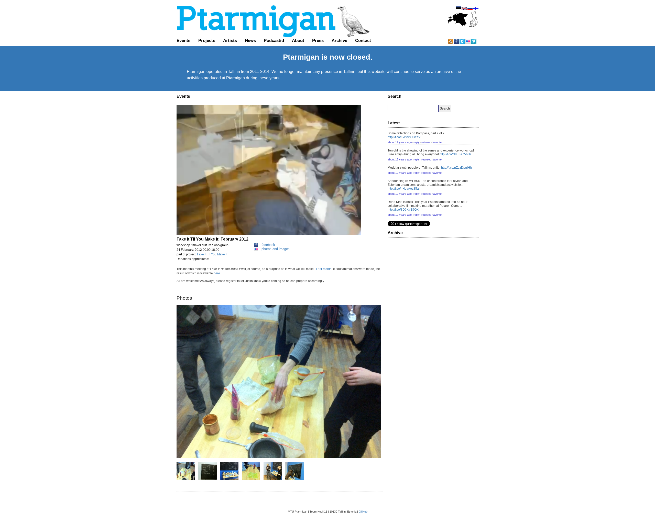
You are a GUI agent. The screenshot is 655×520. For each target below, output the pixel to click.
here (217, 273)
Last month (323, 269)
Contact (363, 40)
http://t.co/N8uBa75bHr (455, 154)
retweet (426, 142)
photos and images (275, 249)
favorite (437, 142)
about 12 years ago (400, 142)
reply (416, 142)
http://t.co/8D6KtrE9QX (403, 209)
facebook (268, 245)
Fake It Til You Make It (212, 254)
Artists (230, 40)
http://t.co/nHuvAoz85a (403, 188)
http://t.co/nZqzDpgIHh (456, 167)
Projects (206, 40)
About (298, 40)
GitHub (363, 511)
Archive (339, 40)
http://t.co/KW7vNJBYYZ (404, 137)
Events (183, 40)
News (250, 40)
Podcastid (274, 40)
